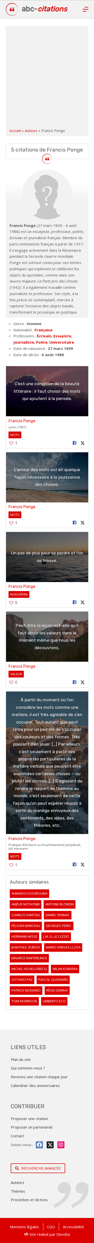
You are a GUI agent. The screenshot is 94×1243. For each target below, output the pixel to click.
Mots (15, 435)
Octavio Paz (22, 979)
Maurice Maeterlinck (29, 958)
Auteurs (31, 130)
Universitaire (61, 342)
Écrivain (44, 335)
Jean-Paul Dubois (26, 947)
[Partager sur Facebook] (74, 443)
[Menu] (85, 9)
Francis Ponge (22, 421)
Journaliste (23, 342)
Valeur (16, 674)
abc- (44, 9)
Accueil (15, 130)
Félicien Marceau (26, 925)
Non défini (19, 594)
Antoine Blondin (59, 904)
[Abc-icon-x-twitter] (50, 1144)
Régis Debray (57, 990)
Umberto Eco (54, 1001)
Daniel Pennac (58, 915)
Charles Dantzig (26, 915)
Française (43, 329)
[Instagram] (60, 1144)
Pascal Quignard (53, 979)
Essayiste (62, 335)
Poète (41, 342)
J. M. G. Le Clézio (56, 936)
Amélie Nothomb (26, 904)
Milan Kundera (65, 968)
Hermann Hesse (24, 936)
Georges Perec (59, 925)
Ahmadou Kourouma (29, 893)
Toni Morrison (24, 1001)
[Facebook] (39, 1144)
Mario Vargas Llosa (63, 947)
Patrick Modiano (26, 990)
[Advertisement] (47, 78)
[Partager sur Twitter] (82, 443)
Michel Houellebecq (29, 968)
